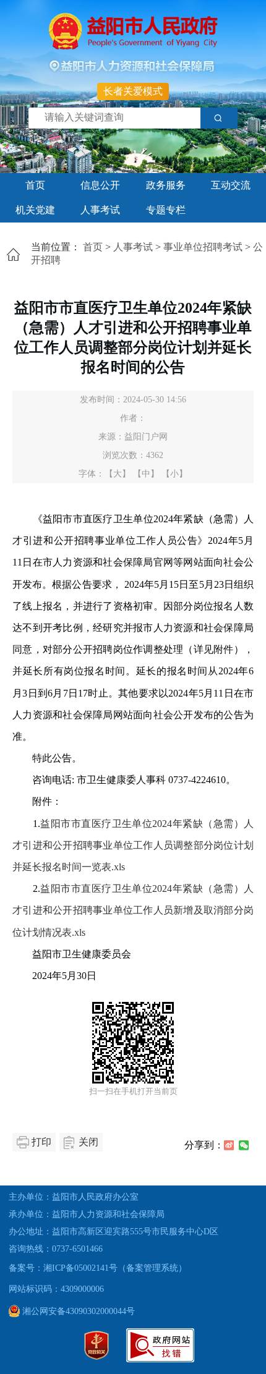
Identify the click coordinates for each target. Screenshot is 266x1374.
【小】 (174, 473)
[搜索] (219, 118)
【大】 (118, 473)
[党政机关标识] (96, 1357)
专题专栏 (166, 210)
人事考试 (100, 210)
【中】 (146, 473)
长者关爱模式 (133, 91)
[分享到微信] (244, 1145)
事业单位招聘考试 (202, 247)
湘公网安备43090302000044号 (77, 1311)
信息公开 (100, 185)
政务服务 (166, 185)
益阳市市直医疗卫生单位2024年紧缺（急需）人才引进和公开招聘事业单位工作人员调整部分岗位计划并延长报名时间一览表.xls (133, 845)
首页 (35, 185)
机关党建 (35, 210)
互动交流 (231, 185)
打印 (41, 1142)
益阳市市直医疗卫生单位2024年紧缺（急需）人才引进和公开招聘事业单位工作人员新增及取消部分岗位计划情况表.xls (133, 910)
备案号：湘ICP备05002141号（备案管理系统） (98, 1268)
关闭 (88, 1142)
